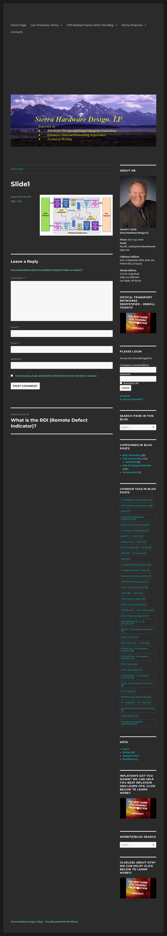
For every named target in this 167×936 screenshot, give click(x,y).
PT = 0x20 (127, 702)
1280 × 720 (16, 201)
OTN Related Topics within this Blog (90, 25)
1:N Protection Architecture (136, 505)
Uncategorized (130, 472)
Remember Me (131, 383)
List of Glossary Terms (45, 25)
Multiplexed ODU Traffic (135, 570)
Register (126, 396)
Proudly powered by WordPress (62, 921)
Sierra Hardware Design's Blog (27, 921)
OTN (144, 643)
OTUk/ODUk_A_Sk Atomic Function (135, 676)
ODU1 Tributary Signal (134, 587)
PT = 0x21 (143, 702)
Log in (125, 749)
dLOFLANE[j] (129, 547)
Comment (18, 278)
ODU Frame (144, 610)
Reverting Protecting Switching (137, 709)
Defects (127, 541)
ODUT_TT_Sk (129, 637)
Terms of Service (132, 25)
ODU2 (125, 593)
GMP (125, 559)
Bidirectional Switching (135, 524)
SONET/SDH (129, 716)
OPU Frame (128, 643)
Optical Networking (132, 458)
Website (16, 359)
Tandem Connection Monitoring (132, 722)
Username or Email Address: (134, 365)
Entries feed (128, 752)
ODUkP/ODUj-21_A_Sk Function (133, 622)
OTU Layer (128, 691)
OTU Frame (129, 664)
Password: (125, 374)
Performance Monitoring (136, 697)
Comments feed (130, 755)
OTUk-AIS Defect (131, 670)
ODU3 (138, 593)
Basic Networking (131, 455)
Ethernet (139, 553)
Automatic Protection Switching (132, 518)
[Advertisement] (84, 67)
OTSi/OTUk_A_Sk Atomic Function (134, 649)
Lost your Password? (132, 399)
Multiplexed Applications (136, 564)
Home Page (18, 25)
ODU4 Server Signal (133, 604)
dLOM (146, 547)
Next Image (17, 169)
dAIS (125, 536)
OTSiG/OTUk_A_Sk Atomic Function (135, 657)
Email (16, 343)
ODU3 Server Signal (133, 598)
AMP (125, 511)
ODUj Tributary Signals (134, 616)
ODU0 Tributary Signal (134, 581)
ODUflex (127, 610)
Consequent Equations (135, 530)
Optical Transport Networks (136, 465)
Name (15, 327)
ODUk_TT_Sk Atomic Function (137, 630)
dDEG (137, 536)
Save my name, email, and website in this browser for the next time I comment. (56, 376)
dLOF (141, 541)
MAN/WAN (131, 462)
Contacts (17, 32)
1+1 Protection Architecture (136, 500)
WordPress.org (130, 759)
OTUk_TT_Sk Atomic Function (136, 684)
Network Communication (136, 576)
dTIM (125, 553)
